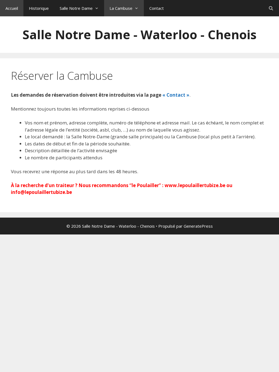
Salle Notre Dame (76, 8)
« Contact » (175, 95)
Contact (156, 8)
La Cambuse (121, 8)
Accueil (11, 8)
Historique (39, 8)
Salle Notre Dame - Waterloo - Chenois (139, 34)
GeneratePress (198, 226)
